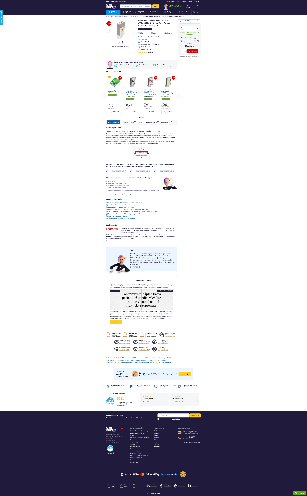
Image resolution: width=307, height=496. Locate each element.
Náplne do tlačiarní (119, 16)
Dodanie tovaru (170, 1)
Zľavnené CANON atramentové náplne (160, 360)
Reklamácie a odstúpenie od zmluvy (139, 437)
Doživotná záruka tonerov (136, 449)
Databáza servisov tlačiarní (137, 460)
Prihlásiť (187, 7)
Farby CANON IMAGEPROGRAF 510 (115, 172)
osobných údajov (176, 419)
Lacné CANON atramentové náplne (136, 360)
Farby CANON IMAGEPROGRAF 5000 (116, 170)
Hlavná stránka (109, 16)
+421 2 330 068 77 (175, 6)
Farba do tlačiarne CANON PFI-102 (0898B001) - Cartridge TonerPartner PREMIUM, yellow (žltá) (168, 92)
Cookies (132, 435)
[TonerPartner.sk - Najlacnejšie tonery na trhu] (111, 6)
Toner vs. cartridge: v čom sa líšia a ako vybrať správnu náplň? (125, 214)
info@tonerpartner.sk (171, 374)
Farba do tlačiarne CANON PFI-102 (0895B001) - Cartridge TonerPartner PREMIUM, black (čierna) (132, 92)
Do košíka (194, 51)
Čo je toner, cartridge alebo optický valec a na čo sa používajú (125, 202)
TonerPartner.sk (159, 428)
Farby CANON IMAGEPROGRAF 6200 (164, 172)
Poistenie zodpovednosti (136, 451)
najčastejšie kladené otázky (147, 141)
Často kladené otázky (135, 453)
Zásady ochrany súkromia (137, 433)
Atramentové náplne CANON (116, 360)
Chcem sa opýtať (185, 374)
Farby (132, 122)
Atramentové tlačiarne (126, 362)
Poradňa (140, 122)
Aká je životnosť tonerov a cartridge (118, 216)
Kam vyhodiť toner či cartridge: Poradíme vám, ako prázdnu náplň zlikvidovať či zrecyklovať (133, 211)
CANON (127, 16)
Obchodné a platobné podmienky (139, 431)
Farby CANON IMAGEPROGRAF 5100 (140, 170)
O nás (155, 431)
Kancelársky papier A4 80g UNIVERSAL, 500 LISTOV (114, 91)
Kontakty (190, 1)
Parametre (125, 122)
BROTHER (157, 446)
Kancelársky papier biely (164, 362)
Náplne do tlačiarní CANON (129, 358)
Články (177, 1)
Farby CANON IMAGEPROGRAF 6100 (164, 170)
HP (155, 440)
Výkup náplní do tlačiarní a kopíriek (139, 455)
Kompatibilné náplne (146, 358)
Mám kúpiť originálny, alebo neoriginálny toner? (121, 207)
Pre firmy (183, 1)
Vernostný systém (135, 446)
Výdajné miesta (134, 442)
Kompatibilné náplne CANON (163, 358)
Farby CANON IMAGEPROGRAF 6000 (140, 172)
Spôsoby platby (134, 444)
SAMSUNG (157, 444)
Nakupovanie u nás (136, 428)
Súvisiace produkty (166, 122)
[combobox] (189, 28)
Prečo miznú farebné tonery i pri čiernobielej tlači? (121, 218)
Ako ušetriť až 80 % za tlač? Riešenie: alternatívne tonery (123, 205)
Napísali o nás (134, 462)
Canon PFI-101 (134, 16)
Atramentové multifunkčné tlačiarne (144, 362)
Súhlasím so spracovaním (169, 419)
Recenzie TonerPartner (136, 457)
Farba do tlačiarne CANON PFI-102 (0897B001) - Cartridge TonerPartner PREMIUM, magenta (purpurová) (150, 92)
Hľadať (156, 6)
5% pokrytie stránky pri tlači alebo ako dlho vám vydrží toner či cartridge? (128, 209)
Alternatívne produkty (151, 122)
